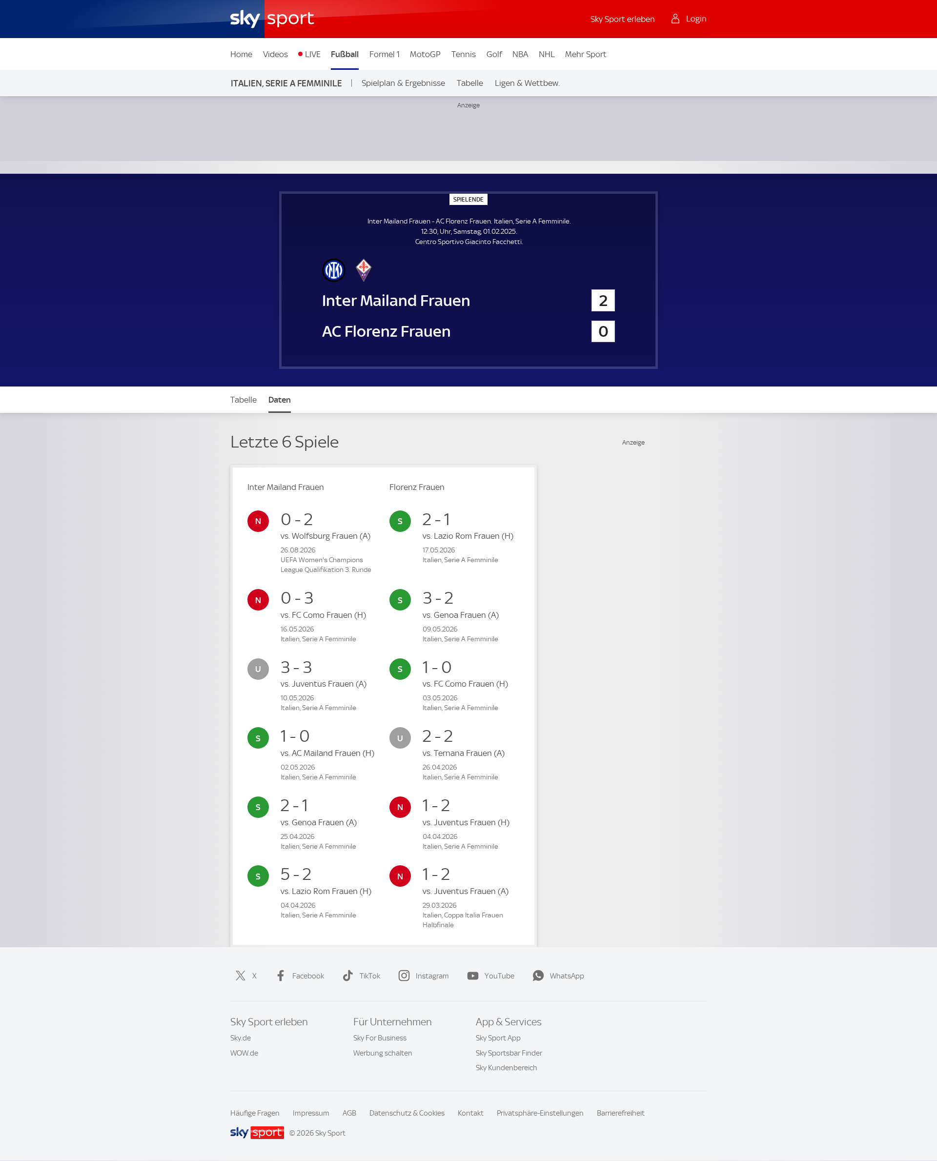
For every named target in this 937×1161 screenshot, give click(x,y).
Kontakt (471, 1113)
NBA (520, 54)
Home (241, 54)
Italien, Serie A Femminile (286, 83)
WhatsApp (567, 976)
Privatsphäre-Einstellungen (540, 1113)
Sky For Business (380, 1038)
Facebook (308, 976)
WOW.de (244, 1053)
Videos (275, 54)
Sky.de (240, 1038)
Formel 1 (384, 54)
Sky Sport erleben (623, 19)
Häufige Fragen (255, 1113)
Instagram (432, 976)
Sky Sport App (498, 1038)
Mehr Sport (586, 54)
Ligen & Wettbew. (527, 83)
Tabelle (470, 83)
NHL (547, 54)
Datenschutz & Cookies (407, 1113)
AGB (349, 1113)
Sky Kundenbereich (506, 1067)
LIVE (313, 54)
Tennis (463, 54)
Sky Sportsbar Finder (509, 1053)
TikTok (370, 976)
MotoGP (425, 54)
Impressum (311, 1113)
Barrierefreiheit (621, 1113)
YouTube (499, 976)
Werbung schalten (382, 1053)
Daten (279, 400)
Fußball (345, 54)
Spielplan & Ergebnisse (403, 83)
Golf (494, 54)
